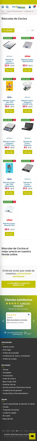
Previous (3, 321)
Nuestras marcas (9, 384)
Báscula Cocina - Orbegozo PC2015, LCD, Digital (27, 103)
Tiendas (5, 407)
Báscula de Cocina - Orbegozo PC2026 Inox (27, 185)
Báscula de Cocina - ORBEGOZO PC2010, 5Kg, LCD (9, 63)
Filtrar (9, 30)
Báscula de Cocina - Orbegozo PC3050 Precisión (27, 145)
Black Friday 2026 (9, 382)
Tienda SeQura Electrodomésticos (15, 393)
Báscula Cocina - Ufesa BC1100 (9, 224)
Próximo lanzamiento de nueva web (18, 2)
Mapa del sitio (8, 419)
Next (34, 321)
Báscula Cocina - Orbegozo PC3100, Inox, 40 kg (9, 144)
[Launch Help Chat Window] (32, 436)
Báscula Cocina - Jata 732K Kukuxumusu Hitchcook (9, 185)
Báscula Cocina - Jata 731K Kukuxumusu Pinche (9, 103)
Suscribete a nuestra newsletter (20, 284)
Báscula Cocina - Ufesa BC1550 (27, 60)
